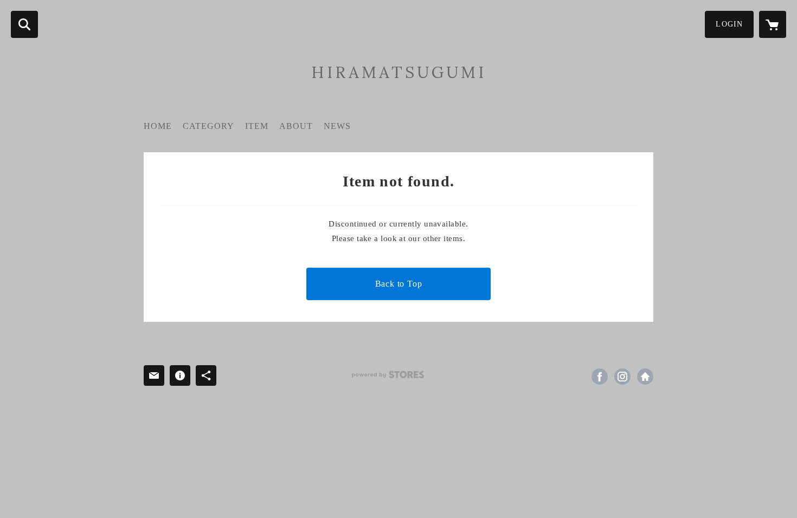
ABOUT (296, 126)
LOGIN (729, 24)
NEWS (337, 126)
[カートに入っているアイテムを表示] (772, 24)
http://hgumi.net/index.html (645, 376)
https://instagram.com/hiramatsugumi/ (622, 376)
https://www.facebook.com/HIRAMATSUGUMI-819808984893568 (600, 376)
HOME (158, 126)
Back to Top (398, 283)
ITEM (256, 126)
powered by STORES (388, 375)
